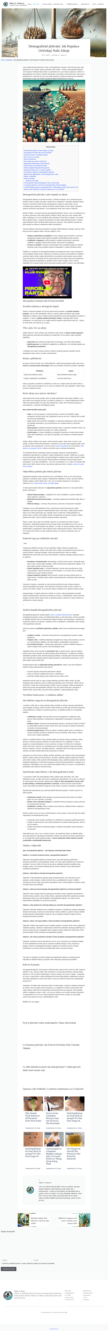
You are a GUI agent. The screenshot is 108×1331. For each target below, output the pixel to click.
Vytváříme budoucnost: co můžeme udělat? (37, 170)
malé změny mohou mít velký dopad (46, 483)
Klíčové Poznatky (29, 178)
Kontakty (86, 1299)
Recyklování (47, 4)
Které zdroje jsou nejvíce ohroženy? (35, 161)
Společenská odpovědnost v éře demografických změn (41, 174)
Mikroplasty (87, 1290)
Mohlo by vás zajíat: (32, 181)
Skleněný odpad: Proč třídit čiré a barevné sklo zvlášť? (40, 1220)
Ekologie (36, 4)
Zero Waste (85, 4)
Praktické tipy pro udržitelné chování (35, 165)
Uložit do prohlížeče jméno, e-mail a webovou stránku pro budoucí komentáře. (28, 1263)
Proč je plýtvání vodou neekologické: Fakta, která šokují (41, 183)
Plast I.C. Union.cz (17, 3)
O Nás (94, 4)
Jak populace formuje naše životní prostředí (37, 152)
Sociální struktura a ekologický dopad (35, 155)
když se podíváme (62, 446)
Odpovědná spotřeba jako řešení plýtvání (37, 163)
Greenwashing (69, 1293)
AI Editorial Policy (54, 1329)
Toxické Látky (58, 4)
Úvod (29, 4)
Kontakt (101, 4)
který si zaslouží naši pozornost (61, 615)
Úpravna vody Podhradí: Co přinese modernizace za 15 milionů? (44, 189)
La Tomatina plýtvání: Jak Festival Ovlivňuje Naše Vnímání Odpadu (45, 185)
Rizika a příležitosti (30, 159)
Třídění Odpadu (72, 4)
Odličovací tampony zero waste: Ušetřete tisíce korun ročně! (67, 1220)
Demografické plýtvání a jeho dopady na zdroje (38, 150)
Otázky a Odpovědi (30, 176)
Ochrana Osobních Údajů (60, 1312)
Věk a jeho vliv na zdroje (31, 157)
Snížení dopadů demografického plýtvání (36, 168)
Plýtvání (68, 1295)
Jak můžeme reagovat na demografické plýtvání (39, 172)
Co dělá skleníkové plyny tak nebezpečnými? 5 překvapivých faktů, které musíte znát (51, 187)
